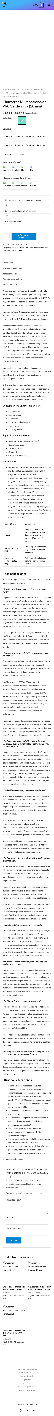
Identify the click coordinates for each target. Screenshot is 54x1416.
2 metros (29, 529)
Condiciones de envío (27, 1372)
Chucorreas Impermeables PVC (20, 90)
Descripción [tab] (8, 263)
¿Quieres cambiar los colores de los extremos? (23, 200)
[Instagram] (21, 1410)
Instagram (38, 399)
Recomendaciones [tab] (11, 274)
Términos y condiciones (27, 1369)
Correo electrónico (15, 1228)
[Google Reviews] (27, 1410)
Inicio (5, 90)
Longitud (7, 129)
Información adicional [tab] (12, 268)
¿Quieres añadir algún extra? (20, 211)
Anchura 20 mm (18, 247)
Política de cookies (27, 1390)
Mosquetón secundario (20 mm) (17, 178)
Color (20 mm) (9, 118)
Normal (35, 549)
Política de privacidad (27, 1387)
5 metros (35, 532)
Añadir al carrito (23, 236)
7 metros (29, 535)
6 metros (44, 532)
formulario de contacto (21, 396)
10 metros (36, 538)
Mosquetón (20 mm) (12, 162)
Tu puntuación (14, 1193)
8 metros (37, 535)
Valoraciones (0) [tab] (10, 285)
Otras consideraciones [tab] (13, 279)
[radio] (22, 120)
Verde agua (30, 524)
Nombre (10, 1217)
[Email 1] (33, 1410)
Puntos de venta (27, 1376)
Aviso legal (27, 1383)
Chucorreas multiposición (17, 93)
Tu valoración (13, 1199)
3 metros (37, 529)
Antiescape (29, 547)
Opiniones (27, 1379)
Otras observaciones (12, 221)
